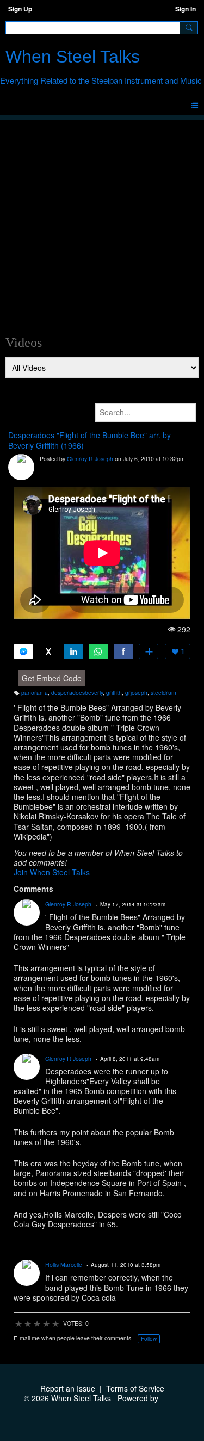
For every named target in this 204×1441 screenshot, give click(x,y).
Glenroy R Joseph (90, 459)
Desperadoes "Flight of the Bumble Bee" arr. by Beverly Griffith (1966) (89, 440)
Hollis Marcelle (63, 1264)
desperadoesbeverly (77, 692)
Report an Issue (67, 1388)
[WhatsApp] (98, 651)
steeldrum (163, 692)
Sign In (185, 9)
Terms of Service (135, 1388)
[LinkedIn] (73, 651)
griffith (114, 692)
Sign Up (20, 9)
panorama (34, 692)
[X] (48, 651)
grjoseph (136, 692)
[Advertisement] (102, 222)
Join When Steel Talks (52, 872)
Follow (149, 1339)
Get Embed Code (52, 678)
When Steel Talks (72, 56)
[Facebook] (123, 651)
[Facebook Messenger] (23, 651)
